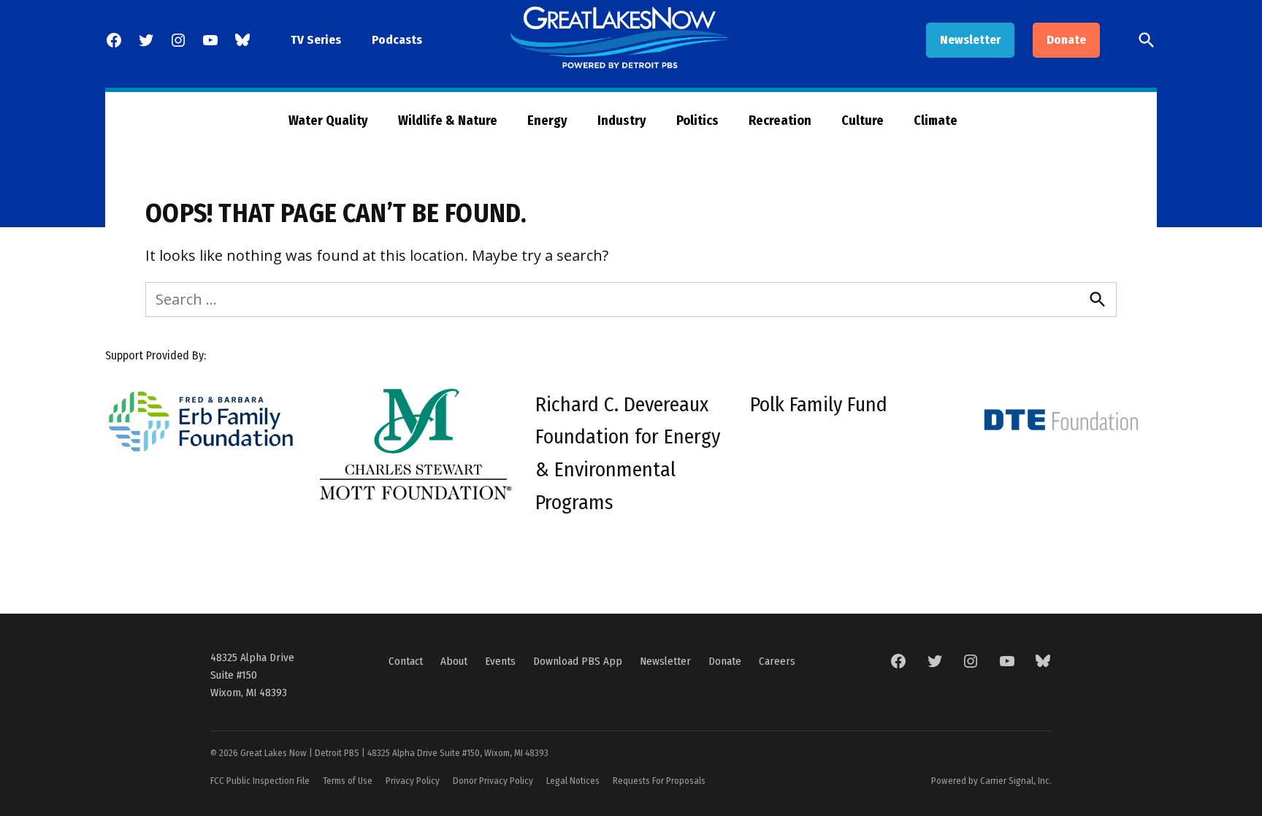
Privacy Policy (413, 780)
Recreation (780, 121)
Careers (777, 661)
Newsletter (970, 39)
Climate (935, 121)
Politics (697, 121)
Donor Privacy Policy (493, 780)
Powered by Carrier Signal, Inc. (991, 780)
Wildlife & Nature (447, 121)
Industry (621, 121)
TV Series (316, 39)
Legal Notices (573, 780)
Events (500, 661)
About (453, 661)
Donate (1066, 39)
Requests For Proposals (659, 780)
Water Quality (328, 121)
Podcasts (397, 39)
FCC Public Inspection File (260, 780)
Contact (406, 661)
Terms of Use (347, 780)
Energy (547, 121)
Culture (862, 121)
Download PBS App (577, 661)
